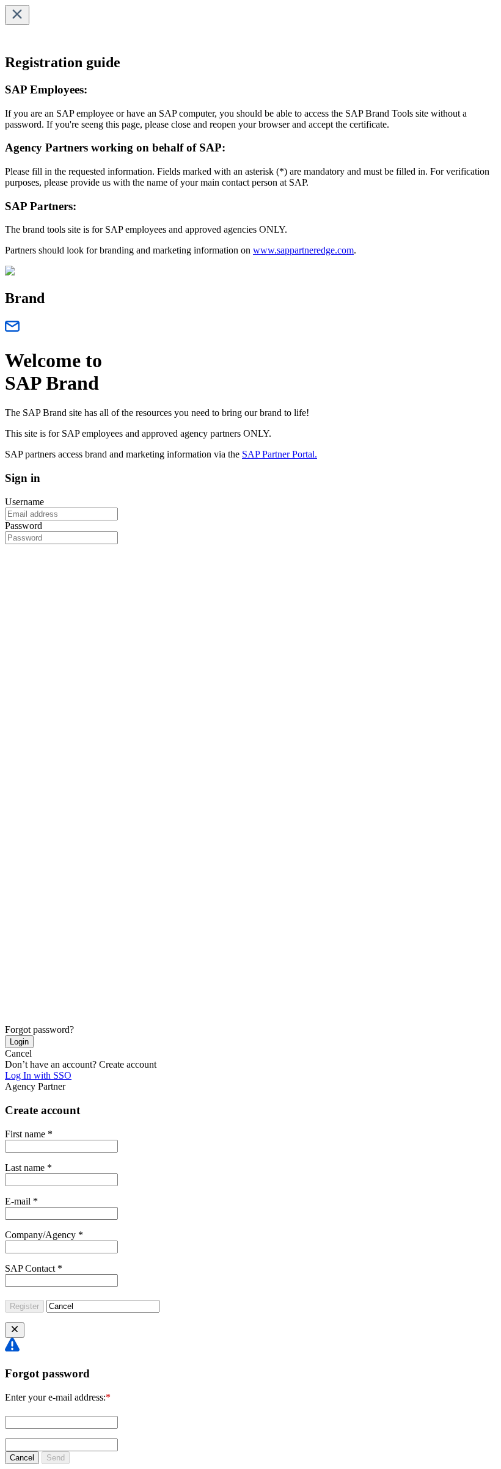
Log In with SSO (38, 1075)
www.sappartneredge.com (303, 250)
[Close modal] (14, 1330)
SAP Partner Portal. (279, 454)
